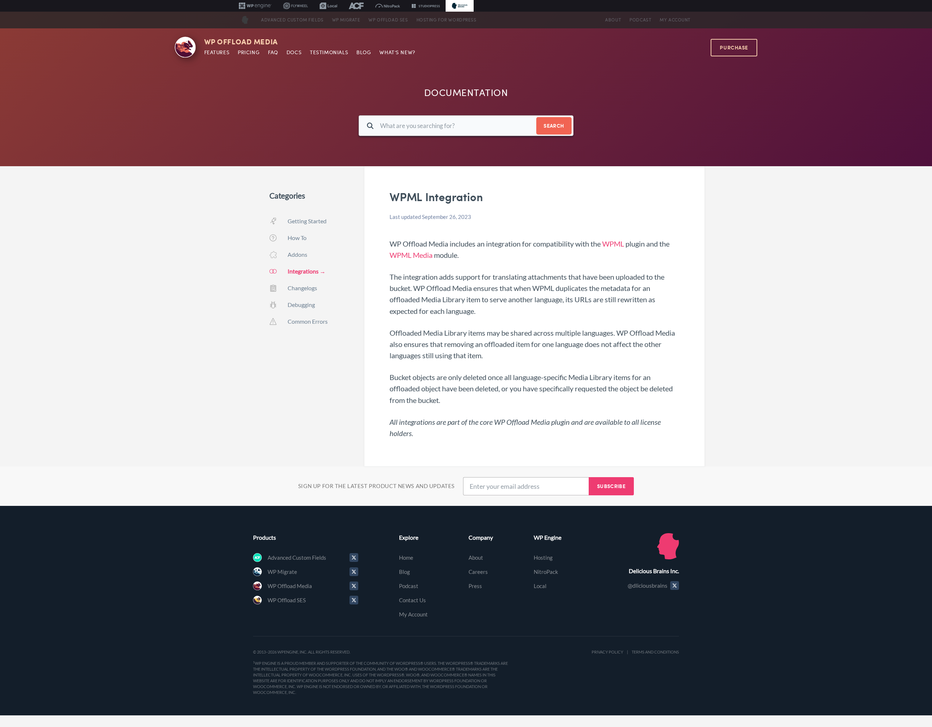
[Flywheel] (295, 6)
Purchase (734, 47)
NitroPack (546, 571)
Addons (297, 254)
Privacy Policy (607, 652)
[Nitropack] (388, 6)
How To (297, 237)
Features (217, 52)
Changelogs (302, 287)
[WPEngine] (255, 6)
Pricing (249, 52)
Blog (363, 52)
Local (540, 586)
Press (475, 586)
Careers (478, 571)
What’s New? (397, 52)
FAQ (273, 52)
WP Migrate (346, 20)
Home (406, 557)
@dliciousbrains (647, 585)
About (613, 20)
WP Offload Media (241, 41)
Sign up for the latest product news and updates (376, 486)
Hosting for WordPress (446, 20)
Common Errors (308, 321)
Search (554, 126)
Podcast (640, 20)
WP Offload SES (388, 20)
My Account (675, 20)
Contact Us (412, 600)
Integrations (303, 271)
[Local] (328, 6)
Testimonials (329, 52)
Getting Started (307, 220)
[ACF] (356, 6)
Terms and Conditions (655, 652)
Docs (294, 52)
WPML (613, 244)
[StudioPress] (426, 6)
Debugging (301, 304)
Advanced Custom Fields (292, 20)
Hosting (543, 557)
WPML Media (411, 255)
